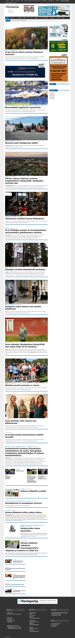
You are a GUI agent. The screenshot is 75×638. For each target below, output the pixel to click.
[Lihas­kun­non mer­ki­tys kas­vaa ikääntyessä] (26, 215)
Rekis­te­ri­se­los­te (55, 625)
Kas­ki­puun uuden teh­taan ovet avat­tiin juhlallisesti (23, 307)
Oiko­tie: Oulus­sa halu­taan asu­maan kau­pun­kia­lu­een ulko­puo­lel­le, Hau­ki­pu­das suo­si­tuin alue (24, 180)
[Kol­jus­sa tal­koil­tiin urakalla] (12, 495)
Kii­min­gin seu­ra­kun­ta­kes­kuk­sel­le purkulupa (25, 269)
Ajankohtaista (8, 50)
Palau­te (22, 0)
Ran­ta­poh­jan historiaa (56, 623)
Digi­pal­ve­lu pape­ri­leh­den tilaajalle (11, 2)
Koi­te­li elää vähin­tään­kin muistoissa (8, 477)
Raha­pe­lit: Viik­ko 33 (20, 470)
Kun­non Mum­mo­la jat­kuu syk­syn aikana (23, 512)
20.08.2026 (51, 93)
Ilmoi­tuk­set (12, 0)
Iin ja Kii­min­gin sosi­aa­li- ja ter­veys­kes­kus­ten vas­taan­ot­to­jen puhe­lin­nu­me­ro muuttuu (25, 231)
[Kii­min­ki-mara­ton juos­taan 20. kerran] (26, 381)
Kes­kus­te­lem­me (45, 17)
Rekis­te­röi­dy (67, 0)
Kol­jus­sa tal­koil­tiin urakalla (33, 491)
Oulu (11, 216)
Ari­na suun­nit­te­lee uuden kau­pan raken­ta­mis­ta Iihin (19, 591)
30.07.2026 (51, 97)
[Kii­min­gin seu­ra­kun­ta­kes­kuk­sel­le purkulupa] (26, 266)
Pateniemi (30, 105)
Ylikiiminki (37, 105)
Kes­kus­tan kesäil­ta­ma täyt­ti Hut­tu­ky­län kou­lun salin (18, 562)
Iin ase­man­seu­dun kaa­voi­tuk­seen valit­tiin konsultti (24, 436)
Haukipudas (13, 50)
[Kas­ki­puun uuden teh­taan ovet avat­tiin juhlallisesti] (26, 303)
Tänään (7, 17)
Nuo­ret (63, 17)
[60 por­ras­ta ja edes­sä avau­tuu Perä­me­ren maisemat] (26, 48)
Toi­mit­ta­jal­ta (52, 17)
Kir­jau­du (62, 0)
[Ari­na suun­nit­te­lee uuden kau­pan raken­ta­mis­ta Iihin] (8, 591)
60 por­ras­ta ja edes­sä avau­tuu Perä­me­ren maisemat (24, 53)
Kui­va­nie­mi (20, 17)
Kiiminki (22, 105)
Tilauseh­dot (54, 626)
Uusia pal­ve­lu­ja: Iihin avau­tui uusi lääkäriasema (20, 422)
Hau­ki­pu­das (12, 17)
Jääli (17, 105)
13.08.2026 (51, 94)
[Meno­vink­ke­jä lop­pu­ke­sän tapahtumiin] (26, 104)
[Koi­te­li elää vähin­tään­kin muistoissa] (10, 473)
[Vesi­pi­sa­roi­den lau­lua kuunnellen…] (12, 532)
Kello (17, 50)
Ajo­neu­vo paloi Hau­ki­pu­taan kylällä (21, 143)
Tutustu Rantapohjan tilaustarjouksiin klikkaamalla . (58, 5)
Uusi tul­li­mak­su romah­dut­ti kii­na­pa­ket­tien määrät (14, 584)
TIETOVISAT (58, 17)
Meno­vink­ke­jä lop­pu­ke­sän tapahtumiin (23, 107)
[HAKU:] (63, 20)
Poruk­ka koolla (44, 0)
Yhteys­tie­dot (17, 0)
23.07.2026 (51, 98)
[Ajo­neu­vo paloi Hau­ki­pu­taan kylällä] (26, 139)
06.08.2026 (51, 95)
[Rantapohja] (12, 9)
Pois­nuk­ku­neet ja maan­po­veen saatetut (23, 503)
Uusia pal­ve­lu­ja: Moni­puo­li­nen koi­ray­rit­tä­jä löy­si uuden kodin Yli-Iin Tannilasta (25, 345)
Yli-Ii (40, 17)
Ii (5, 432)
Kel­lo (32, 17)
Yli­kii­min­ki (36, 17)
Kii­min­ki (24, 17)
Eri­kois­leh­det (58, 0)
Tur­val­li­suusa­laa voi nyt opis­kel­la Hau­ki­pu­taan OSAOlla (42, 477)
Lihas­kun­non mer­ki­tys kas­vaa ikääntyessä (24, 218)
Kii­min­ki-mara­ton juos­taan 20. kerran (22, 385)
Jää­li (28, 17)
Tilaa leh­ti (7, 0)
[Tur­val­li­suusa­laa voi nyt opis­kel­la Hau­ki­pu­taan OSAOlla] (43, 473)
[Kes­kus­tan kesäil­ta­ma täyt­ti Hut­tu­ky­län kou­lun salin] (8, 562)
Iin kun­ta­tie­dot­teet (51, 0)
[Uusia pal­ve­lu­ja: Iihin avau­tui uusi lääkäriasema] (26, 417)
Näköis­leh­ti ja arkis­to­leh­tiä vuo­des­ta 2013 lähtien (33, 0)
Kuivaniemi (26, 105)
